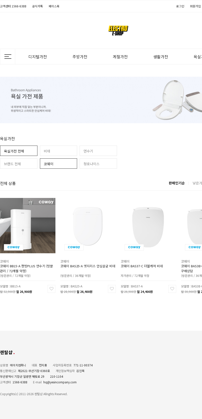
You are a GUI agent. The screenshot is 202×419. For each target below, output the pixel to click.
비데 (47, 151)
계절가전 (120, 57)
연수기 (88, 151)
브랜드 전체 (12, 163)
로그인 (180, 6)
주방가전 (79, 57)
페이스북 (54, 6)
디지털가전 (37, 57)
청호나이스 (92, 163)
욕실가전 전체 (14, 151)
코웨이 (48, 163)
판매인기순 (177, 182)
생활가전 (160, 57)
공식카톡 (37, 6)
